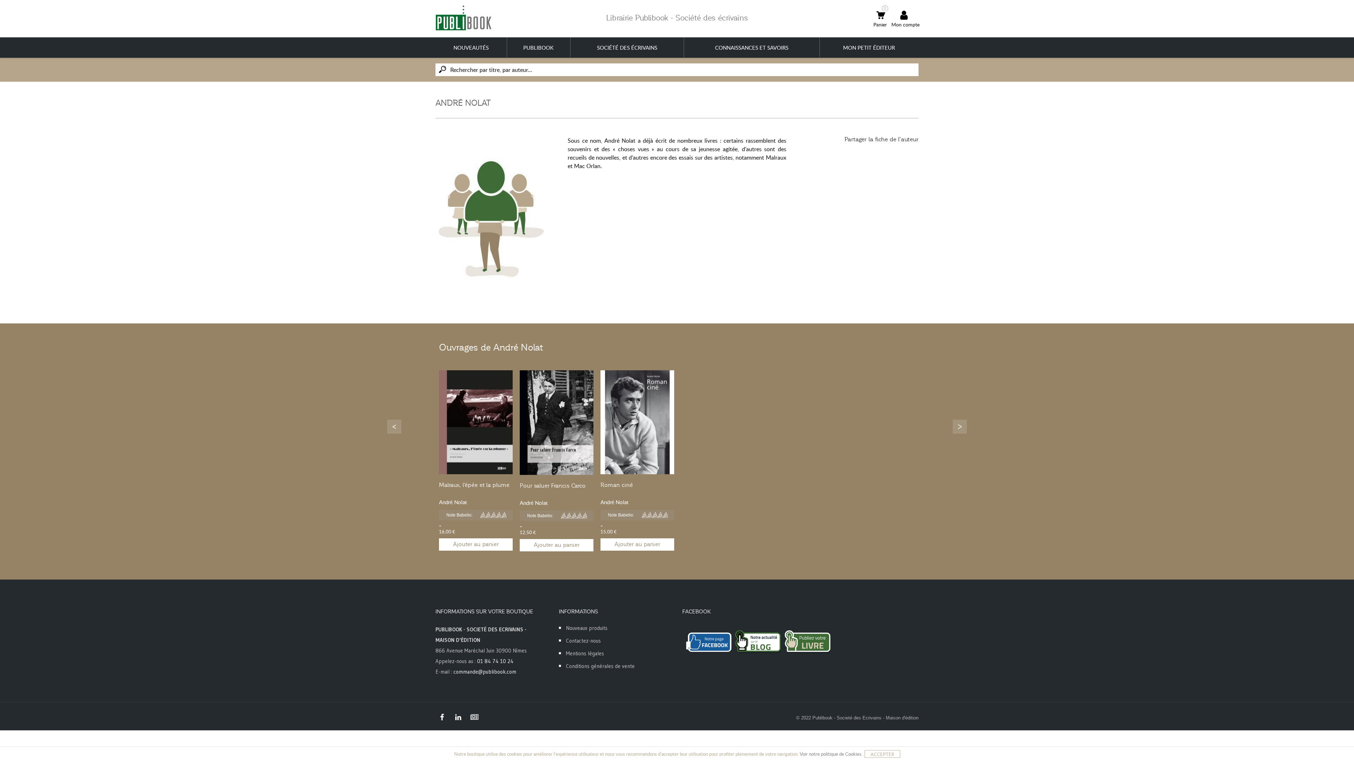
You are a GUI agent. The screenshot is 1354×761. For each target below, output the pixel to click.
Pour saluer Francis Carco (553, 486)
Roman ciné (616, 485)
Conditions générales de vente (600, 666)
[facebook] (441, 717)
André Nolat (453, 502)
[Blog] (474, 717)
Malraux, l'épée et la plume (474, 485)
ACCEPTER (882, 754)
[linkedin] (458, 717)
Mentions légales (585, 653)
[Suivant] (960, 427)
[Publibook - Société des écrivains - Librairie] (463, 17)
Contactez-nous (583, 640)
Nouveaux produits (587, 628)
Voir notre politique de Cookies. (831, 754)
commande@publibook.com (484, 671)
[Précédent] (394, 427)
